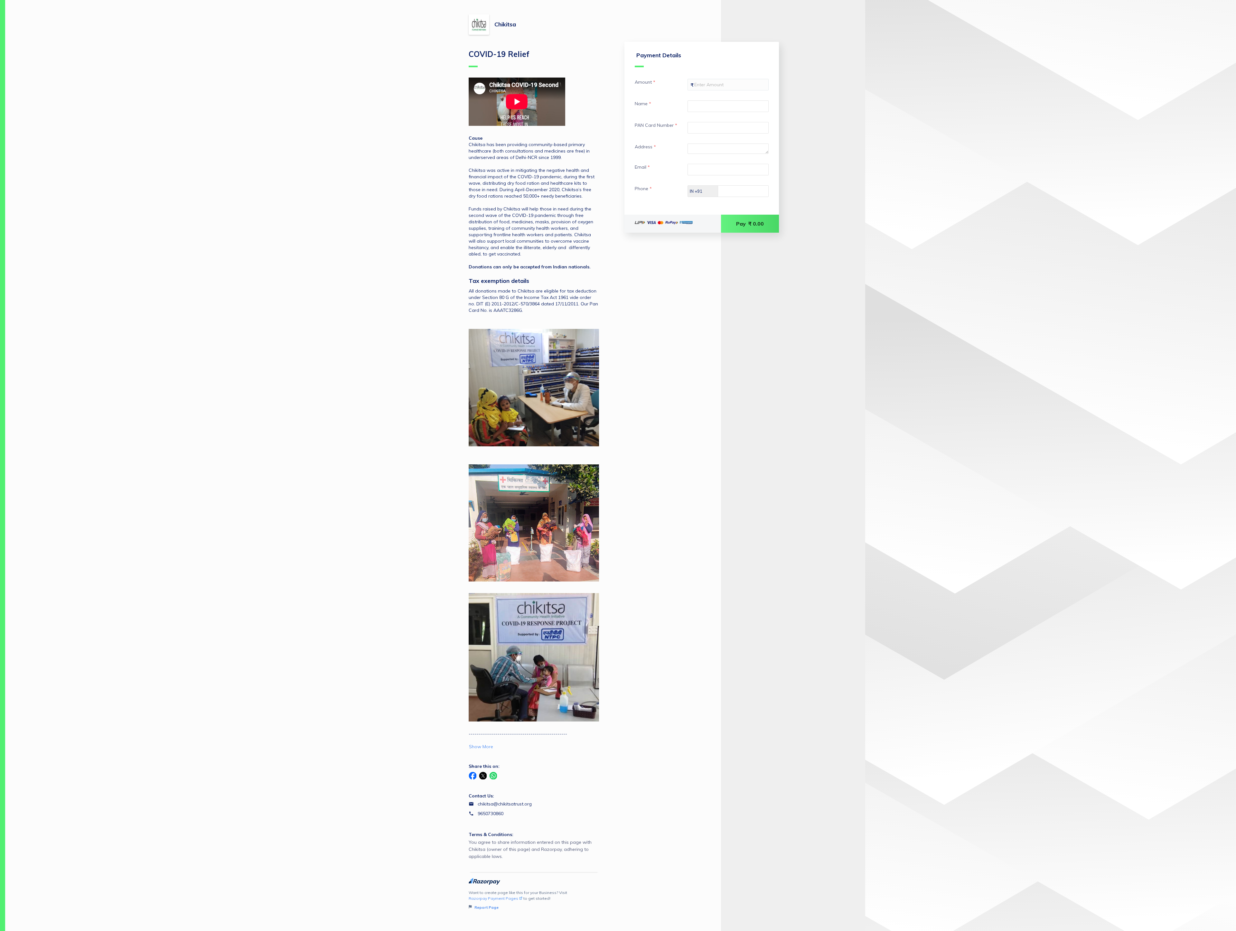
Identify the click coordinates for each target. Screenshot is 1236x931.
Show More (481, 746)
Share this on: (484, 766)
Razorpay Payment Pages (493, 898)
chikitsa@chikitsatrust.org (505, 804)
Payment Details (658, 55)
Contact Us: (481, 796)
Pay (750, 223)
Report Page (486, 907)
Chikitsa (505, 24)
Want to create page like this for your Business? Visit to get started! (518, 900)
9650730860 (490, 813)
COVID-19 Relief (499, 54)
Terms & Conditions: (491, 834)
